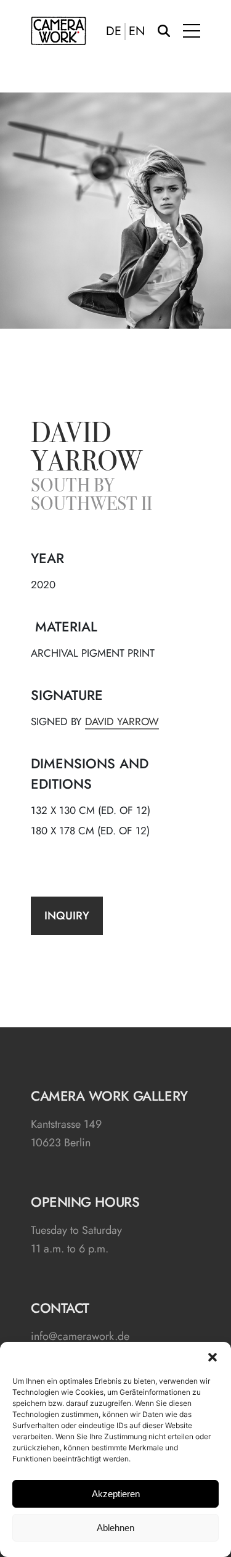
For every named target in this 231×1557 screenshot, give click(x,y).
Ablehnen (115, 1527)
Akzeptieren (116, 1494)
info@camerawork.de (80, 1336)
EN (137, 31)
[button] (212, 1357)
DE (113, 31)
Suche (164, 31)
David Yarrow (86, 449)
